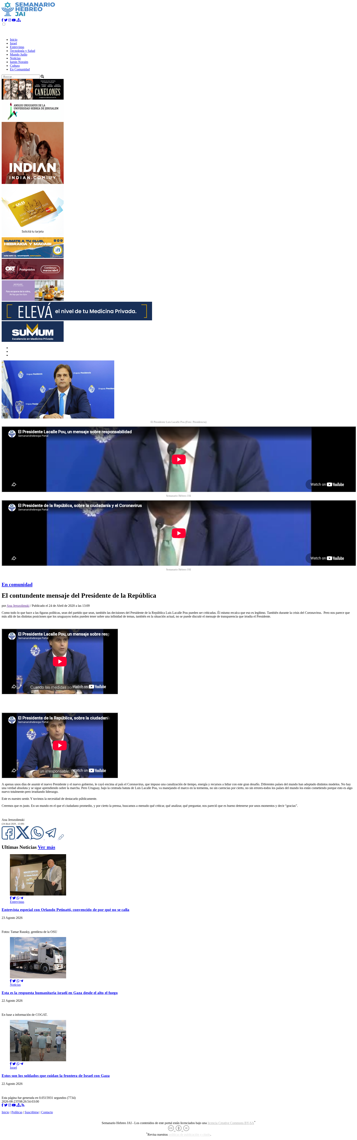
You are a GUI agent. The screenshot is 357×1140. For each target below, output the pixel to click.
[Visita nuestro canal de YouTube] (14, 20)
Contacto (47, 1112)
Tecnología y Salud (22, 50)
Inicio (13, 39)
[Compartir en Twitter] (14, 898)
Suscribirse (32, 1112)
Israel (13, 43)
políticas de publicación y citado (189, 1134)
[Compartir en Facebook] (11, 898)
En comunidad (17, 584)
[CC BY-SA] (178, 1128)
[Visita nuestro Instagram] (9, 20)
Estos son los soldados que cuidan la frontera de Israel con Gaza (56, 1075)
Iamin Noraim (19, 62)
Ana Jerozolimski (18, 605)
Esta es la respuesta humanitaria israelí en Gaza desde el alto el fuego (60, 993)
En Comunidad (20, 69)
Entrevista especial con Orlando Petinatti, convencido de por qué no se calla (65, 909)
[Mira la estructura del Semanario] (19, 20)
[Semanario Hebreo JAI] (28, 16)
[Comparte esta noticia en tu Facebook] (9, 838)
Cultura (15, 65)
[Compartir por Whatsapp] (18, 898)
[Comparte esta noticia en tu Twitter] (23, 838)
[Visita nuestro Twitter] (5, 20)
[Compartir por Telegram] (52, 838)
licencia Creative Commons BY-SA (231, 1123)
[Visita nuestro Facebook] (2, 20)
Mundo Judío (18, 54)
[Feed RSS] (22, 1105)
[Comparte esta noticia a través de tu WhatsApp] (38, 838)
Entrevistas (17, 47)
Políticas (16, 1112)
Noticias (15, 58)
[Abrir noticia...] (38, 894)
